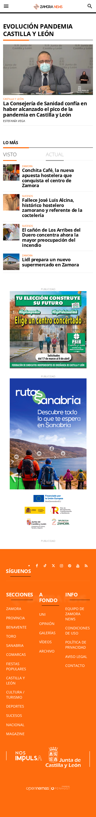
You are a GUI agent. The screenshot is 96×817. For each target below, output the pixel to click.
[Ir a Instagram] (61, 566)
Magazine (15, 733)
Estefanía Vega (14, 121)
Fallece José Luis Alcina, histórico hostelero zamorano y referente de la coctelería (52, 207)
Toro (11, 636)
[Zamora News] (48, 6)
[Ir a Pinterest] (70, 566)
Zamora (13, 608)
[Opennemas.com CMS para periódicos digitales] (48, 787)
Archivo (47, 651)
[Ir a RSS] (86, 566)
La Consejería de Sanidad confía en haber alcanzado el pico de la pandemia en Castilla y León (45, 109)
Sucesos (14, 715)
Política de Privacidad (75, 645)
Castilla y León (15, 680)
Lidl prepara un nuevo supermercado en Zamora (50, 262)
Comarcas (16, 654)
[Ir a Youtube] (78, 566)
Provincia (15, 617)
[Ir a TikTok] (45, 566)
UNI (42, 614)
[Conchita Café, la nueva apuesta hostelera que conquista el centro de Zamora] (11, 172)
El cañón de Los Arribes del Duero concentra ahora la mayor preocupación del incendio (51, 237)
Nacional (15, 724)
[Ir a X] (53, 566)
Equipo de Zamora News (74, 613)
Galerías (47, 632)
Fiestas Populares (16, 666)
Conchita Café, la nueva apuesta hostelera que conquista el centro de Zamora (48, 177)
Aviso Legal (76, 656)
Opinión (47, 623)
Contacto (75, 665)
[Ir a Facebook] (37, 566)
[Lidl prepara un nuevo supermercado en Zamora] (11, 262)
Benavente (16, 627)
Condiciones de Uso (77, 630)
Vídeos (45, 641)
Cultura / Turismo (15, 695)
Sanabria (15, 645)
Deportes (15, 706)
